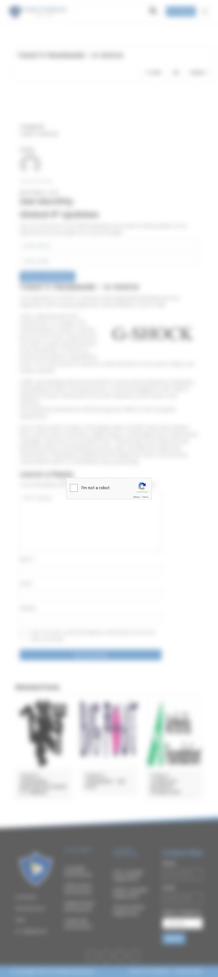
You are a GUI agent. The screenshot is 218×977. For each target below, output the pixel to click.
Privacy (136, 497)
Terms (145, 497)
